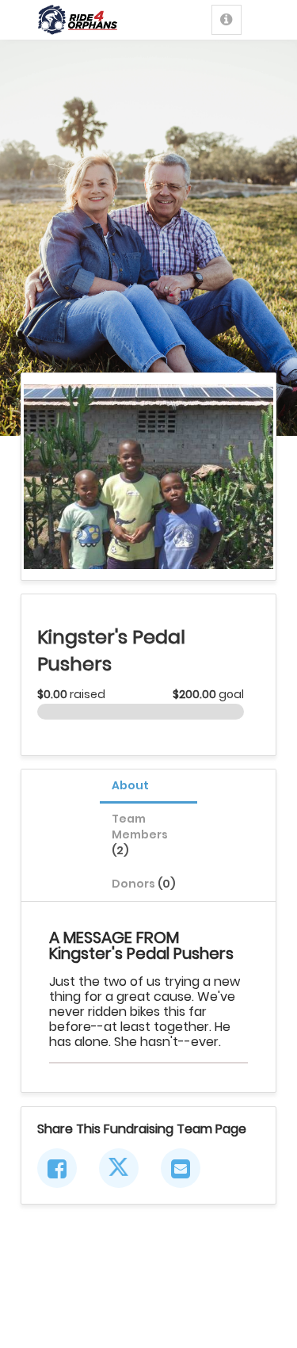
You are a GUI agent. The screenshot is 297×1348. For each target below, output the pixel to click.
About (130, 785)
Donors (144, 884)
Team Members (140, 834)
